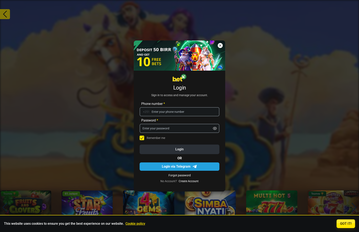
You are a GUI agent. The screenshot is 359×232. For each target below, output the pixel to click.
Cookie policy (135, 224)
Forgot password (179, 175)
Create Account (189, 181)
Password (149, 120)
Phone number (153, 104)
